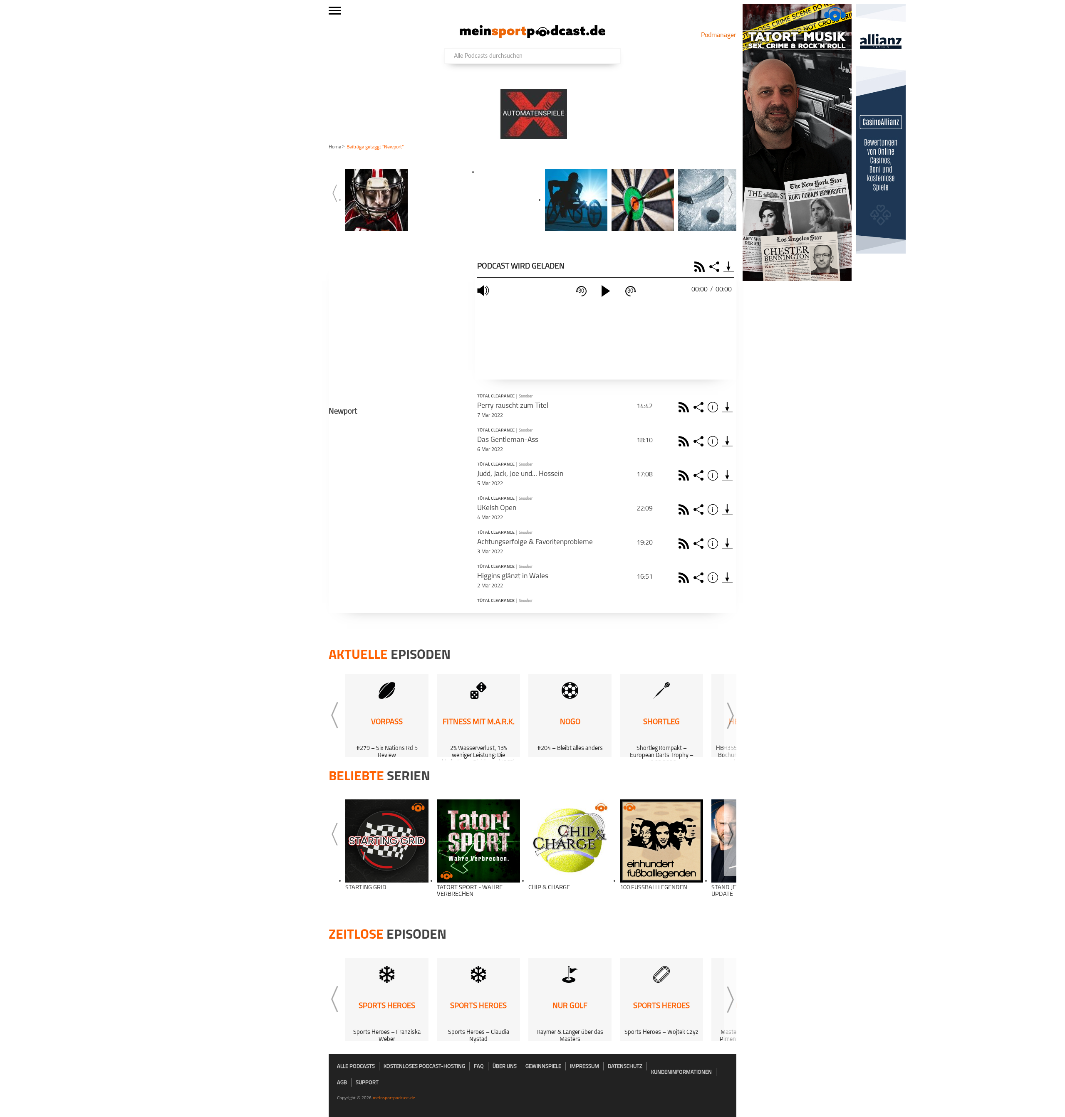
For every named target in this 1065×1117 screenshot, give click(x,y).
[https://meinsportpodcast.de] (532, 36)
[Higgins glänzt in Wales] (727, 577)
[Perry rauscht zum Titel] (727, 407)
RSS (701, 267)
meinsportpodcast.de (394, 1097)
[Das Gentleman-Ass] (727, 441)
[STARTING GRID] (386, 841)
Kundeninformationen (681, 1072)
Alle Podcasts (356, 1066)
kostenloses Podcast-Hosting (424, 1066)
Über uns (505, 1066)
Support (367, 1082)
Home (335, 147)
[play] (606, 291)
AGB (342, 1082)
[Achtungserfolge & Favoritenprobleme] (727, 543)
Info (714, 407)
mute (484, 291)
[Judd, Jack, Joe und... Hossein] (727, 475)
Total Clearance (496, 396)
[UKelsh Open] (727, 509)
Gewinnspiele (543, 1066)
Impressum (584, 1066)
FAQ (479, 1066)
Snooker (525, 396)
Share (715, 267)
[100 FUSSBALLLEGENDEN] (661, 841)
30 (581, 291)
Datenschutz (625, 1066)
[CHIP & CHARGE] (570, 841)
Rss (685, 407)
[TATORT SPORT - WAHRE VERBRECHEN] (478, 841)
